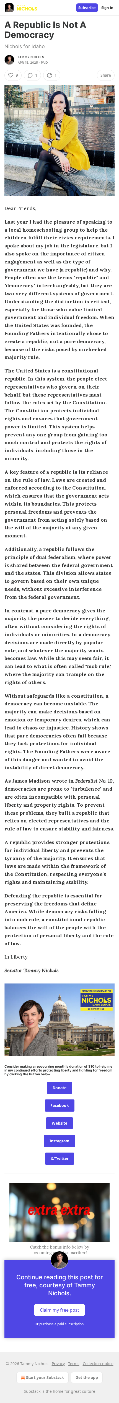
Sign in (107, 7)
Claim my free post (59, 1310)
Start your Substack (45, 1377)
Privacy (58, 1363)
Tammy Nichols (31, 57)
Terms (73, 1363)
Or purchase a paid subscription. (59, 1324)
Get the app (87, 1377)
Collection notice (98, 1363)
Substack (32, 1391)
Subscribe (87, 7)
